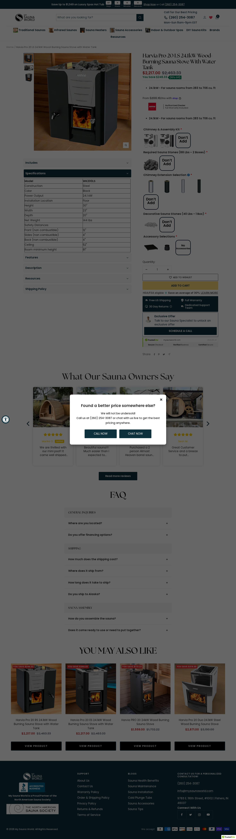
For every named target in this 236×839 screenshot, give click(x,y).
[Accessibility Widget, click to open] (6, 419)
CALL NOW (101, 434)
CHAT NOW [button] (135, 434)
